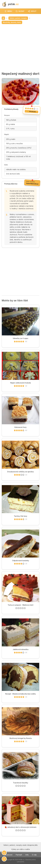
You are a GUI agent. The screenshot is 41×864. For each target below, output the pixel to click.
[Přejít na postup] (4, 858)
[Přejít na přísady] (4, 852)
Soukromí (8, 855)
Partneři (19, 855)
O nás (34, 855)
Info (27, 855)
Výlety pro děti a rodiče (20, 849)
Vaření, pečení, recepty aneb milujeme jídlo (20, 845)
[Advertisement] (20, 47)
